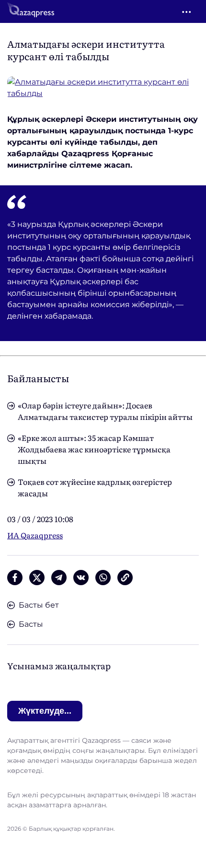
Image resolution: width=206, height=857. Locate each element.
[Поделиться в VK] (81, 577)
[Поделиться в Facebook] (15, 577)
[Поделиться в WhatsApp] (103, 577)
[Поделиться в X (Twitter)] (37, 577)
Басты (31, 624)
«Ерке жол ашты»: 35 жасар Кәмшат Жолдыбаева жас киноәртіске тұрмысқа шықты (94, 449)
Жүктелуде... (44, 711)
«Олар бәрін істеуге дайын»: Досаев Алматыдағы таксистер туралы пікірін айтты (105, 410)
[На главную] (30, 11)
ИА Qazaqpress (35, 535)
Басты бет (39, 605)
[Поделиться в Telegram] (59, 577)
